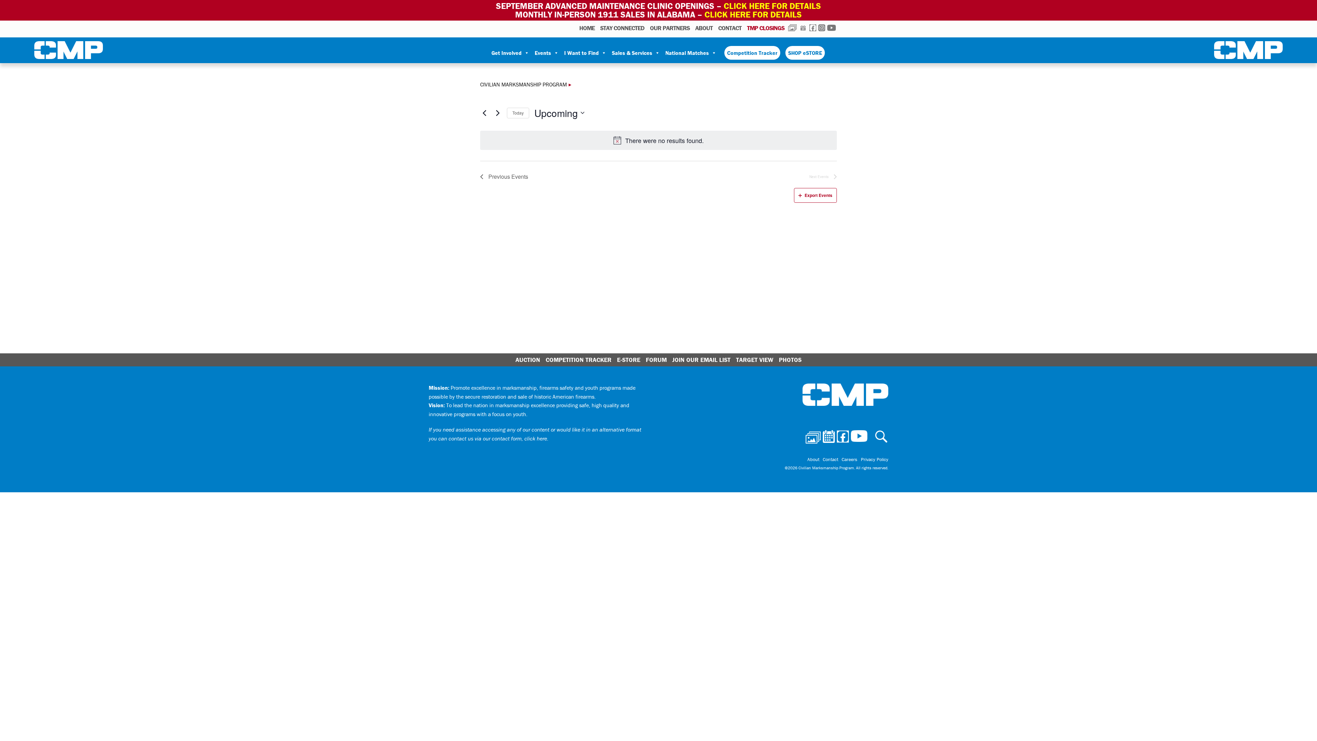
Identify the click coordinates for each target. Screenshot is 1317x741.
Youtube (831, 28)
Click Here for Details (753, 14)
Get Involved (506, 52)
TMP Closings (765, 28)
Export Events (818, 195)
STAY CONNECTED (622, 28)
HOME (587, 28)
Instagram (821, 28)
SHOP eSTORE (805, 52)
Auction (527, 360)
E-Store (628, 360)
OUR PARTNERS (670, 28)
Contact (729, 28)
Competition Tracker (752, 52)
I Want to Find (581, 52)
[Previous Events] (484, 113)
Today (518, 113)
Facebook (812, 28)
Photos (792, 28)
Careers (849, 459)
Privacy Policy (874, 459)
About (704, 28)
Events (543, 52)
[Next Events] (498, 113)
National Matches (687, 52)
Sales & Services (632, 52)
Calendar (803, 28)
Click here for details (772, 6)
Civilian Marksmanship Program (68, 51)
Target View (754, 360)
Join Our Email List (701, 360)
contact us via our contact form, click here (498, 438)
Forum (656, 360)
